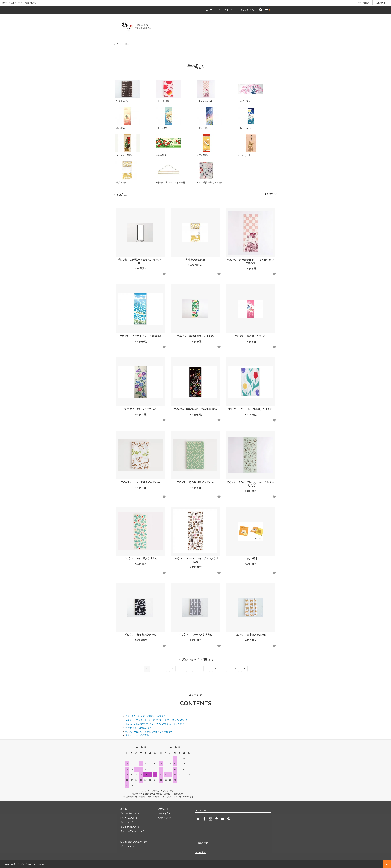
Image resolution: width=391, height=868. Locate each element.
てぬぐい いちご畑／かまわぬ (140, 558)
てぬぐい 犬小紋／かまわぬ (250, 634)
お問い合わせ (363, 3)
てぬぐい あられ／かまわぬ (140, 634)
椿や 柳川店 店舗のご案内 (138, 727)
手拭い (126, 44)
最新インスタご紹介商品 (137, 735)
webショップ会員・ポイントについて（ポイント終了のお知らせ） (157, 720)
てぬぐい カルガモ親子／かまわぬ (140, 482)
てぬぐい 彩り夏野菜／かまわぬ (195, 335)
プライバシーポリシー (131, 846)
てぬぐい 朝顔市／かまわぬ (140, 408)
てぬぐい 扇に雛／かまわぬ (250, 335)
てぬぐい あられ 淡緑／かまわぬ (195, 482)
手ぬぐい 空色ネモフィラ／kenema (140, 335)
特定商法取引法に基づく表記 (134, 842)
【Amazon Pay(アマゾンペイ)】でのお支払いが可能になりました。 (158, 724)
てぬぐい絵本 (250, 558)
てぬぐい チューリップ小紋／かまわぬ (250, 409)
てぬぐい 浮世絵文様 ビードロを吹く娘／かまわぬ (250, 261)
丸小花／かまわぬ (195, 259)
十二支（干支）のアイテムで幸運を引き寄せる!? (148, 731)
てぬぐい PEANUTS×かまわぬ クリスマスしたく (250, 484)
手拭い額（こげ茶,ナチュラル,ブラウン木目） (140, 261)
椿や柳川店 (201, 852)
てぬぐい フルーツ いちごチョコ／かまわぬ (195, 560)
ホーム (116, 44)
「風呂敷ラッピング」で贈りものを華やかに (146, 716)
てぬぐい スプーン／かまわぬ (195, 634)
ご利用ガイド (381, 3)
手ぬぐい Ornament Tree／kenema (195, 408)
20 (235, 668)
